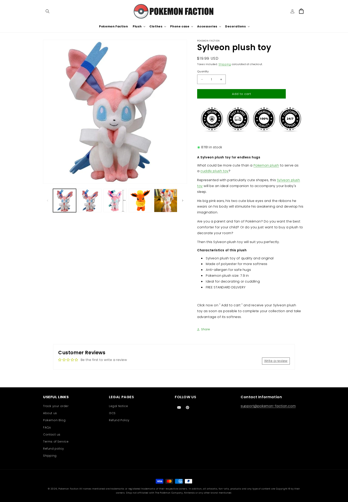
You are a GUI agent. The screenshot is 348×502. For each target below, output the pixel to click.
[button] (47, 11)
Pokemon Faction (68, 488)
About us (50, 413)
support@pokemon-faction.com (268, 406)
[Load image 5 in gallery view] (165, 200)
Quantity (203, 71)
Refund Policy (119, 420)
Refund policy (53, 449)
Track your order (56, 406)
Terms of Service (56, 442)
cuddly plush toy (214, 171)
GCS (112, 413)
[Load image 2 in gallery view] (89, 200)
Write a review (276, 361)
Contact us (51, 434)
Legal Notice (118, 406)
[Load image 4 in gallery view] (140, 200)
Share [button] (205, 329)
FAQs (47, 427)
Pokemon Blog (54, 420)
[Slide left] (47, 200)
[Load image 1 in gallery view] (64, 200)
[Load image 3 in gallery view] (115, 200)
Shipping (225, 64)
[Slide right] (182, 200)
